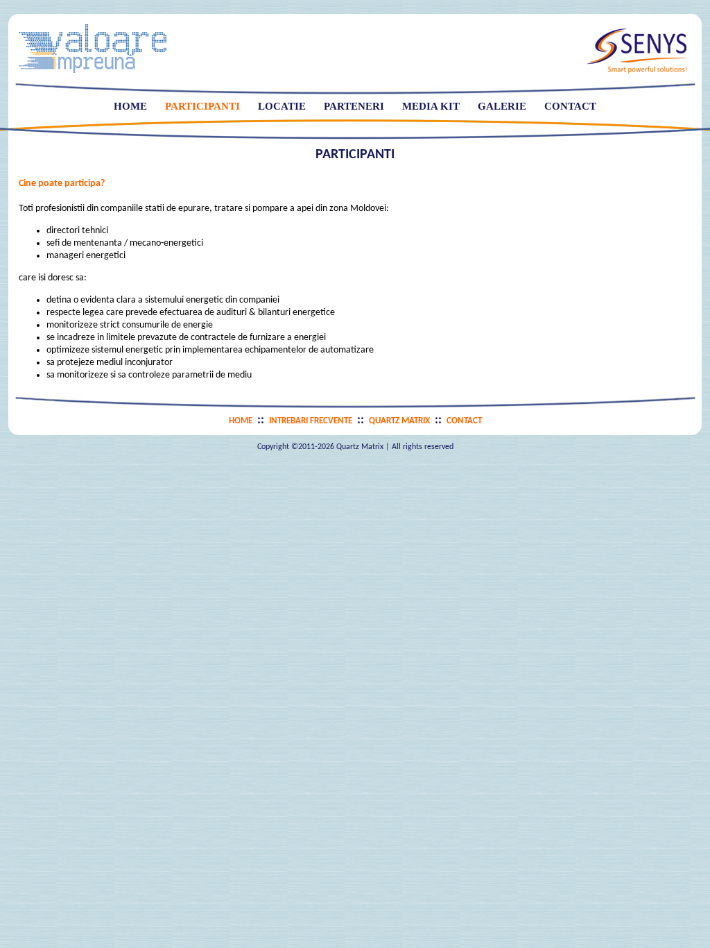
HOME (130, 106)
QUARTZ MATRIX (399, 420)
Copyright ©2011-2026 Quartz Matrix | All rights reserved (355, 447)
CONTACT (570, 106)
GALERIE (502, 106)
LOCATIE (282, 106)
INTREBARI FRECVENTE (310, 420)
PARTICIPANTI (202, 106)
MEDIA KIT (431, 106)
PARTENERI (354, 106)
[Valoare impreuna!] (92, 70)
